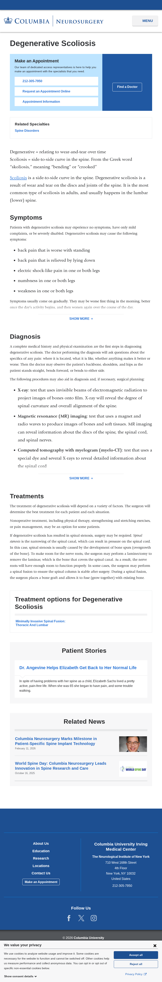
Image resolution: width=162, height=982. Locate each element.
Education (41, 851)
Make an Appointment (41, 882)
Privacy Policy (134, 974)
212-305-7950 (32, 81)
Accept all (136, 955)
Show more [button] (79, 318)
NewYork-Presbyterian (81, 821)
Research (41, 858)
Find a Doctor (127, 86)
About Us (41, 844)
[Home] (54, 20)
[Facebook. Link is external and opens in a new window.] (69, 918)
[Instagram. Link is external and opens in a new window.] (93, 918)
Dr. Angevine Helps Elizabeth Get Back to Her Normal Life (81, 679)
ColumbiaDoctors (131, 820)
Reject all (136, 964)
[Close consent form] (155, 945)
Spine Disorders (27, 130)
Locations (41, 866)
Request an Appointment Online (46, 91)
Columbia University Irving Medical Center (81, 5)
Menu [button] (147, 21)
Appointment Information (41, 101)
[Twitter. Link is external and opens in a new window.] (81, 918)
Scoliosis (18, 177)
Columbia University (89, 938)
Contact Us (41, 873)
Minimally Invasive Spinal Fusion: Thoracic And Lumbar (40, 623)
